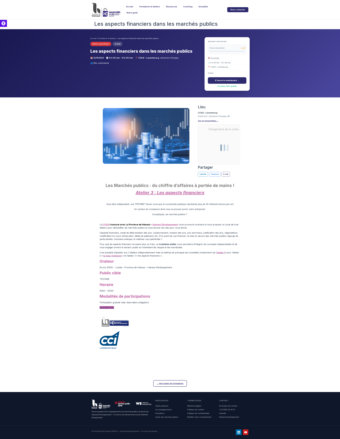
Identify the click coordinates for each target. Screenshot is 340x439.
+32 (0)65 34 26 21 (227, 409)
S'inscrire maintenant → (227, 80)
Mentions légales (194, 406)
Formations (159, 413)
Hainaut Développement (165, 224)
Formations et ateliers (149, 6)
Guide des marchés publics (166, 417)
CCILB (105, 224)
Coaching (187, 6)
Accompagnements (163, 409)
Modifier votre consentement (199, 417)
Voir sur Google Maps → (208, 121)
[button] (3, 23)
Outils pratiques (161, 406)
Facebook (215, 174)
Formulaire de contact (228, 406)
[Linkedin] (238, 432)
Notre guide (132, 13)
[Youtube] (245, 432)
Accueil (129, 6)
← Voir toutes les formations (170, 383)
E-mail (225, 174)
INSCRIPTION (107, 307)
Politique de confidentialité (198, 413)
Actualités (203, 6)
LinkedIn (203, 174)
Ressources (171, 6)
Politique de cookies (195, 409)
